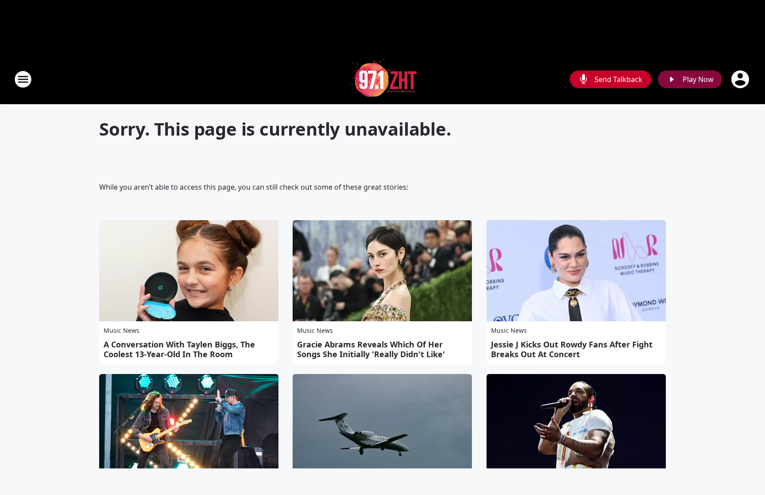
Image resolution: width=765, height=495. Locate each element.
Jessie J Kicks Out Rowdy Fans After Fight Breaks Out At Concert (572, 349)
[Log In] (741, 79)
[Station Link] (382, 79)
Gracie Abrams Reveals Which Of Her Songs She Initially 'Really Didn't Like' (371, 349)
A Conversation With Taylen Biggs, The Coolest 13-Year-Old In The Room (179, 349)
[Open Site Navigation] (23, 79)
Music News (121, 330)
